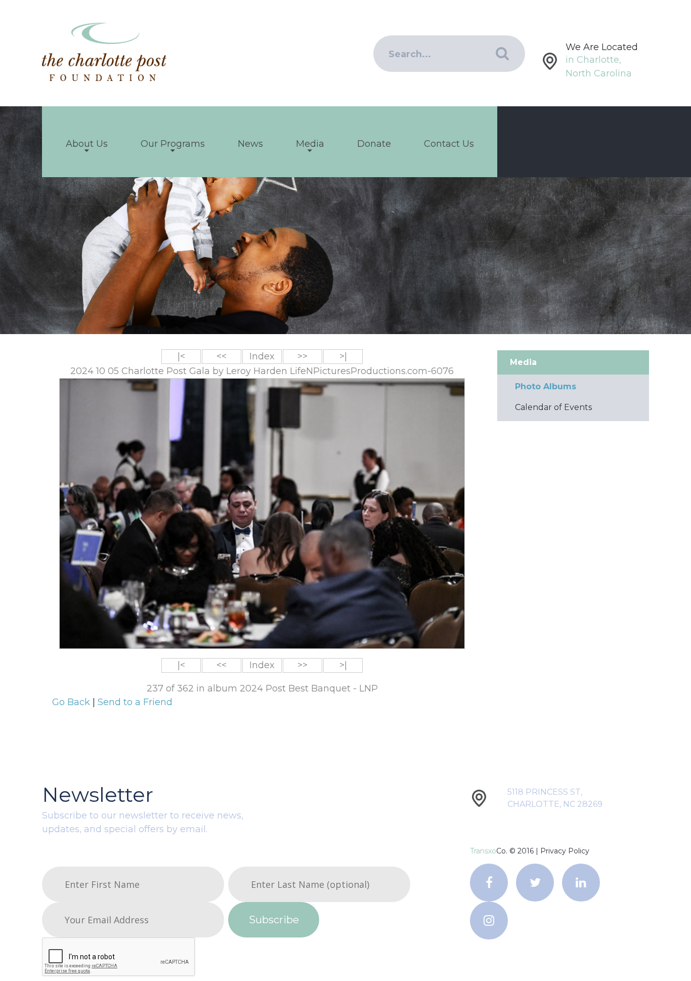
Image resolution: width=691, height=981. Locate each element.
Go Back (72, 702)
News (250, 143)
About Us (87, 143)
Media (310, 143)
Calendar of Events (553, 407)
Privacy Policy (564, 850)
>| (343, 356)
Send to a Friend (135, 702)
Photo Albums (545, 386)
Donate (374, 143)
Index (262, 356)
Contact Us (449, 143)
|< (181, 356)
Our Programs (173, 143)
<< (222, 356)
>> (302, 356)
